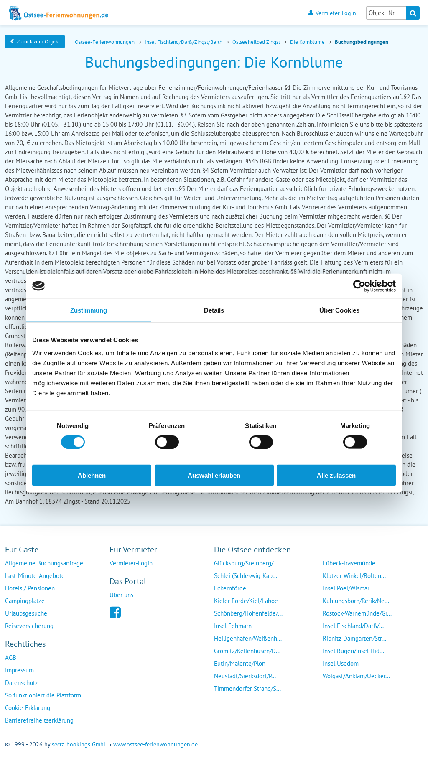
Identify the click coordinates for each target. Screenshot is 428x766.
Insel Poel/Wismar (346, 588)
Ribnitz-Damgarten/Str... (354, 638)
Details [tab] (214, 309)
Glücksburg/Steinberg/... (246, 563)
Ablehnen (92, 475)
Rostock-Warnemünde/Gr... (357, 613)
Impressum (19, 670)
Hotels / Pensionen (30, 588)
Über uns (121, 595)
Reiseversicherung (29, 626)
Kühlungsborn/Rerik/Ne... (356, 601)
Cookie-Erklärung (27, 708)
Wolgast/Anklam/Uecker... (356, 676)
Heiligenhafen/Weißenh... (248, 638)
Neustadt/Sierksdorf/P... (245, 676)
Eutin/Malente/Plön (239, 663)
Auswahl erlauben (214, 475)
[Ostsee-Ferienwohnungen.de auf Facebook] (115, 611)
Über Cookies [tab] (339, 309)
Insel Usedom (341, 663)
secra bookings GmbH (79, 744)
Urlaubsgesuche (26, 613)
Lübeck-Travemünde (349, 563)
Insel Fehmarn (233, 626)
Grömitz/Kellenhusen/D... (247, 651)
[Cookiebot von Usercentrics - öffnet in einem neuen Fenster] (359, 286)
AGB (10, 658)
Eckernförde (230, 588)
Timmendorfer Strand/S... (247, 688)
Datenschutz (21, 683)
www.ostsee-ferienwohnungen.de (155, 744)
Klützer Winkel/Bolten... (354, 576)
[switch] (167, 441)
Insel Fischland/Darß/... (353, 626)
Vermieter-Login (336, 13)
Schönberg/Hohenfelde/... (248, 613)
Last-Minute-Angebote (35, 576)
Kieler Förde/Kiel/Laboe (246, 601)
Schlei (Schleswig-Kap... (245, 576)
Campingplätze (25, 601)
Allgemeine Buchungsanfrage (44, 563)
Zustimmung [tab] (88, 309)
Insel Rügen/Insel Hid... (353, 651)
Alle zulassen (336, 475)
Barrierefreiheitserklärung (39, 720)
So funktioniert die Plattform (43, 695)
